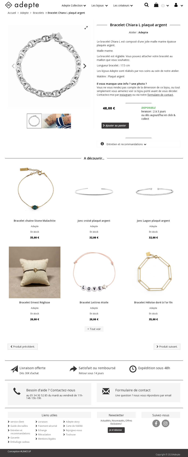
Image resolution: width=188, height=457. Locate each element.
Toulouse (71, 434)
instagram (126, 94)
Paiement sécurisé (47, 425)
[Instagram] (165, 423)
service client (17, 421)
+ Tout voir (94, 329)
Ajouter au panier (115, 125)
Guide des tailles (19, 425)
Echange (42, 430)
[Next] (84, 66)
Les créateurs (121, 5)
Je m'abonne (115, 430)
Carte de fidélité (74, 425)
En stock (34, 231)
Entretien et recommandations (124, 144)
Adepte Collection (72, 5)
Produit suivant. (168, 346)
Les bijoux (97, 5)
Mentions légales (47, 438)
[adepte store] (22, 4)
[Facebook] (156, 423)
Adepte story (72, 421)
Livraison (43, 421)
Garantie (14, 437)
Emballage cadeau (20, 441)
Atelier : (138, 32)
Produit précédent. (23, 346)
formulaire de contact (160, 94)
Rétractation (44, 434)
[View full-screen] (86, 28)
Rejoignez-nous (74, 430)
